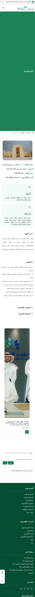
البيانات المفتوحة (28, 506)
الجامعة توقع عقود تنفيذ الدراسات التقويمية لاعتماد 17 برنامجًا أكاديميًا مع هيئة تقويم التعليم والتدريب (17, 422)
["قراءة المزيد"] (27, 432)
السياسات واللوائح (28, 509)
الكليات (23, 132)
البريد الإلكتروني (28, 533)
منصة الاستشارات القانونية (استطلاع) (22, 570)
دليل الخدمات (29, 500)
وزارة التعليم (29, 558)
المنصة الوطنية (28, 561)
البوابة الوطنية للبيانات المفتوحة (24, 564)
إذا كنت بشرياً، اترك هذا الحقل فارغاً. (21, 470)
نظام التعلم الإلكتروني (26, 536)
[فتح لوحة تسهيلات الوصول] (2, 572)
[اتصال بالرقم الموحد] (2, 576)
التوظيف (30, 573)
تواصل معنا (30, 512)
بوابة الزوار (30, 530)
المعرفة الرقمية (28, 497)
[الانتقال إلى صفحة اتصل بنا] (2, 581)
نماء (32, 542)
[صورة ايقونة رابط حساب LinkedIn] (21, 588)
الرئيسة (28, 132)
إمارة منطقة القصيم (27, 567)
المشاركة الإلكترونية (27, 503)
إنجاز (31, 539)
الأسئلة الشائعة (28, 494)
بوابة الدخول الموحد (27, 527)
